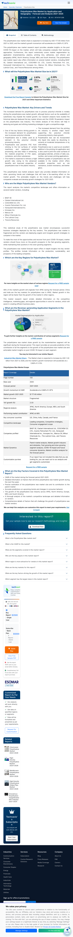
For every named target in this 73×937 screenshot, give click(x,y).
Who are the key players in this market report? (22, 556)
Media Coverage (43, 862)
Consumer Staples (9, 867)
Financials (6, 874)
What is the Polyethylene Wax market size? (20, 538)
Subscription (25, 856)
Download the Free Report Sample (17, 97)
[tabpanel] (36, 275)
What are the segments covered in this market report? (24, 550)
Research (41, 866)
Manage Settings (21, 931)
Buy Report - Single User (8, 616)
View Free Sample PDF (11, 657)
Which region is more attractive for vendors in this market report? (29, 562)
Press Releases (43, 859)
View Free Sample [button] (61, 23)
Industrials (7, 880)
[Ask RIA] (67, 931)
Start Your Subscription (11, 838)
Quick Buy (12, 650)
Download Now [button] (37, 527)
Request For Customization (12, 730)
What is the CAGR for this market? (17, 544)
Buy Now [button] (45, 23)
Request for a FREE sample (36, 467)
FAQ (56, 859)
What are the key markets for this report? (20, 567)
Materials (6, 889)
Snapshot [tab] (12, 35)
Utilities (6, 892)
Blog (39, 856)
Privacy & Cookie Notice (52, 927)
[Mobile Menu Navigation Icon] (68, 3)
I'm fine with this (54, 931)
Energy (5, 870)
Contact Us (58, 866)
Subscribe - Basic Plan (9, 630)
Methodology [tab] (49, 35)
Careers (57, 862)
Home (5, 7)
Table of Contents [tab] (29, 35)
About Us (58, 856)
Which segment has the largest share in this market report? (26, 579)
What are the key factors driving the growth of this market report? (29, 573)
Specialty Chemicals (15, 7)
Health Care (7, 877)
